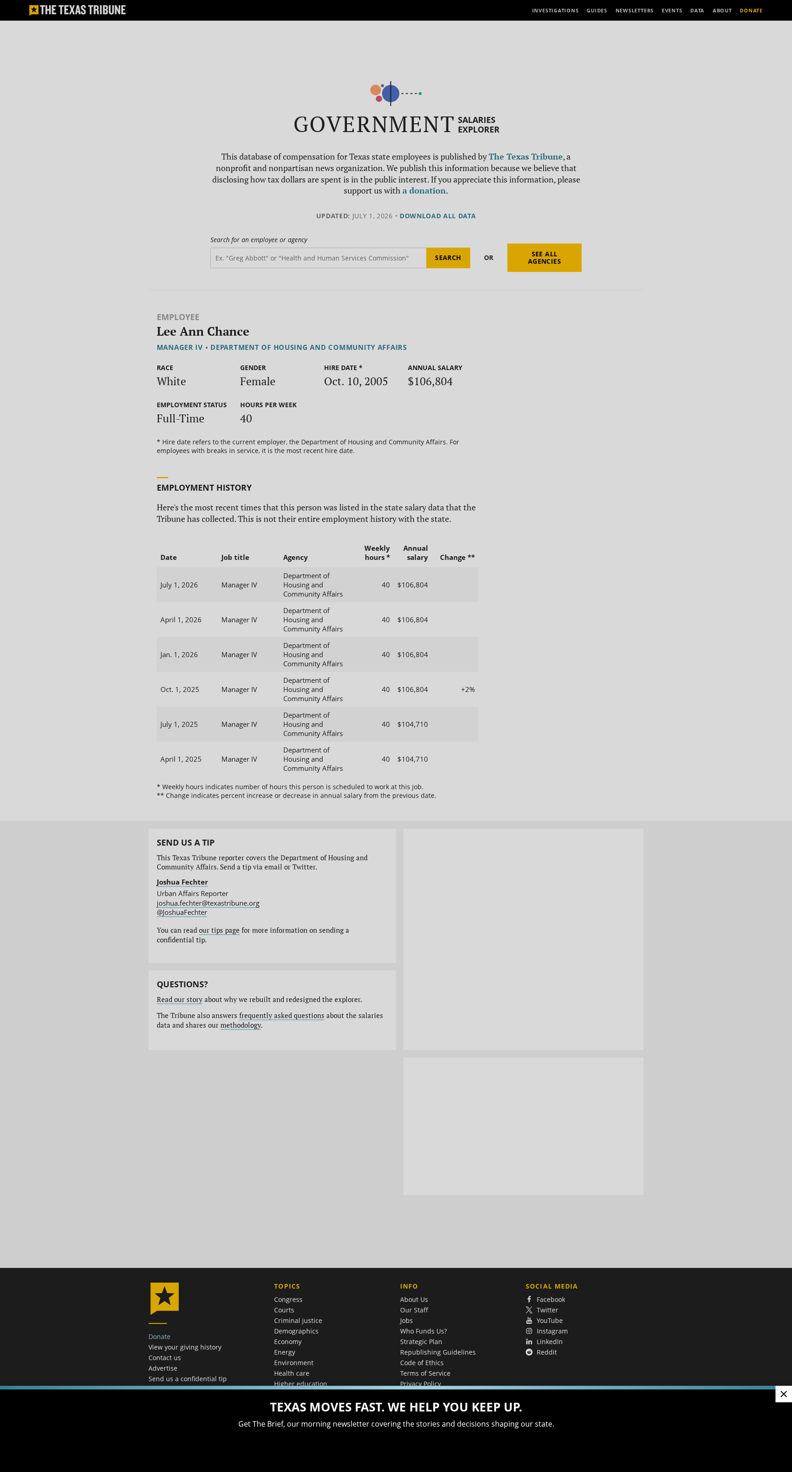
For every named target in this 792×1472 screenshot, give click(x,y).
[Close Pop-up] (784, 1394)
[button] (396, 736)
